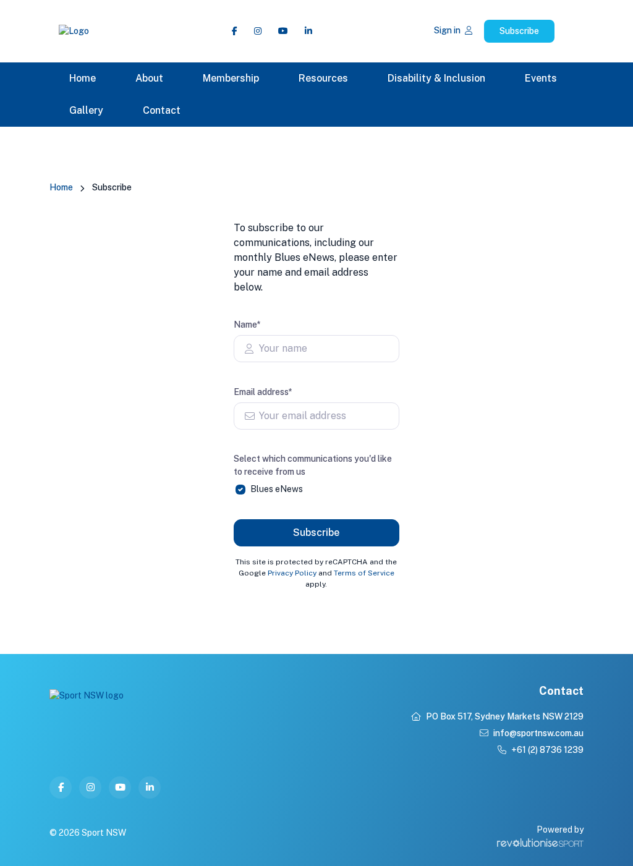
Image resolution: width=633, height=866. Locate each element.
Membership (231, 78)
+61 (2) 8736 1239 (547, 750)
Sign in (448, 30)
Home (82, 78)
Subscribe (519, 31)
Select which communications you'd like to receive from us (313, 465)
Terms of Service (364, 573)
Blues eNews (276, 489)
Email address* (263, 392)
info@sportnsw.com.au (538, 733)
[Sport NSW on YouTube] (283, 31)
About (149, 78)
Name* (247, 324)
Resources (323, 78)
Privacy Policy (292, 573)
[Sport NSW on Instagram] (257, 31)
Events (541, 78)
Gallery (86, 110)
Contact (162, 110)
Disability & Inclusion (436, 78)
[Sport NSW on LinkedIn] (308, 31)
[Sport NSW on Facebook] (234, 31)
